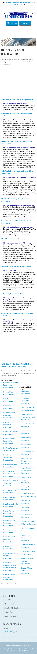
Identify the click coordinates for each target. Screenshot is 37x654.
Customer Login (17, 4)
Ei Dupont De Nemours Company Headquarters (27, 537)
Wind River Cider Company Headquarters (27, 460)
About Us (7, 600)
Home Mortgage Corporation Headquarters (9, 522)
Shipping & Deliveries (11, 608)
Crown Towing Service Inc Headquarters (26, 479)
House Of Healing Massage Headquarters (27, 560)
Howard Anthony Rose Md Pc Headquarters (9, 440)
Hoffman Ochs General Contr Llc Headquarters (9, 473)
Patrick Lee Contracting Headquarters (25, 400)
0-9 (1, 648)
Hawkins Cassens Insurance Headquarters (9, 577)
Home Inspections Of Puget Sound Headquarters (10, 384)
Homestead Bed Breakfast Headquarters (9, 539)
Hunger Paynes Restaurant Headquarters (8, 513)
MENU (25, 23)
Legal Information (10, 616)
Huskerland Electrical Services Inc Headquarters (10, 483)
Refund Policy (9, 612)
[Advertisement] (18, 82)
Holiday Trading (10, 604)
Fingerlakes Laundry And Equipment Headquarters (28, 470)
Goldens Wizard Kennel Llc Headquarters (26, 570)
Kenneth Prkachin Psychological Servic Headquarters (28, 416)
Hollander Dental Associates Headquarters (9, 415)
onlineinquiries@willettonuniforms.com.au (20, 2)
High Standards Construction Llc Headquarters (9, 457)
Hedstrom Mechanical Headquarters (8, 424)
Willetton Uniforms (18, 15)
